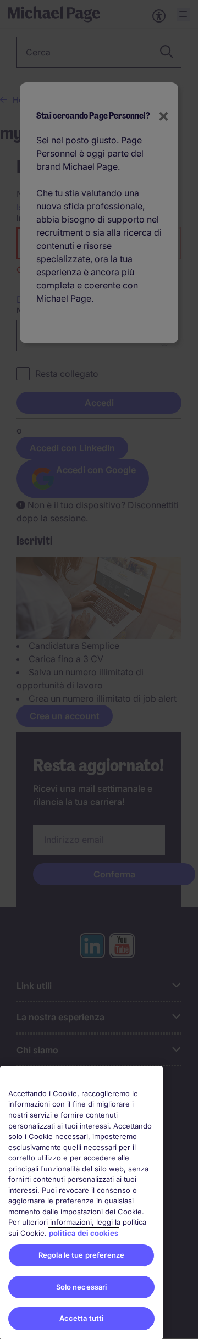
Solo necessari (81, 1286)
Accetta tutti (81, 1318)
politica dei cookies (83, 1233)
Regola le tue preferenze (81, 1255)
